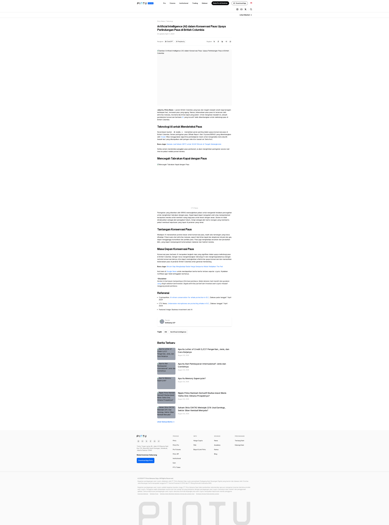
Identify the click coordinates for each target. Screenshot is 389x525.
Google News (171, 271)
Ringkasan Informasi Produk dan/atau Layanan (207, 493)
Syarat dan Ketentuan (143, 493)
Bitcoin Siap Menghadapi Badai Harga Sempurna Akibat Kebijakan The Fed (195, 267)
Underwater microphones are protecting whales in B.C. (188, 303)
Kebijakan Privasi (154, 493)
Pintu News (161, 21)
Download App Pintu (145, 460)
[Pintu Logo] (145, 3)
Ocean (163, 137)
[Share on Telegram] (226, 41)
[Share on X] (214, 41)
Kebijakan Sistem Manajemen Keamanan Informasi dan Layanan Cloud (177, 493)
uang (159, 284)
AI (183, 117)
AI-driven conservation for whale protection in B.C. (189, 297)
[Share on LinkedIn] (222, 41)
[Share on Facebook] (218, 41)
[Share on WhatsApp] (230, 41)
